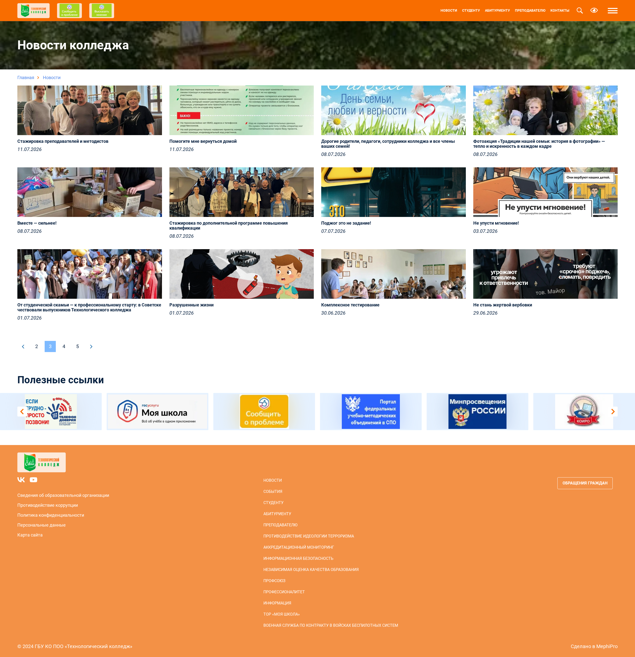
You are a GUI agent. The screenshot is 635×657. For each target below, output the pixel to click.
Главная (25, 77)
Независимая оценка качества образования (311, 569)
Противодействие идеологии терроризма (308, 536)
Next (613, 412)
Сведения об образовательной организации (63, 495)
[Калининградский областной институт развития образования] (477, 411)
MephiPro (607, 646)
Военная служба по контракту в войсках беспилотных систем (330, 625)
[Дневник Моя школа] (51, 411)
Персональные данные (41, 525)
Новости (449, 10)
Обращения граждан (585, 483)
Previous (22, 412)
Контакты (559, 10)
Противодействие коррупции (47, 505)
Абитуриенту (497, 10)
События (272, 491)
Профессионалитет (284, 592)
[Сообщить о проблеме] (157, 411)
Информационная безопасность (298, 558)
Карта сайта (30, 535)
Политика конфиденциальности (50, 515)
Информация (277, 603)
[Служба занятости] (584, 411)
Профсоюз (274, 580)
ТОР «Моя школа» (281, 614)
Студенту (471, 10)
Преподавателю (530, 10)
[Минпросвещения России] (371, 411)
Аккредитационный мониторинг (298, 547)
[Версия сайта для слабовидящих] (594, 10)
